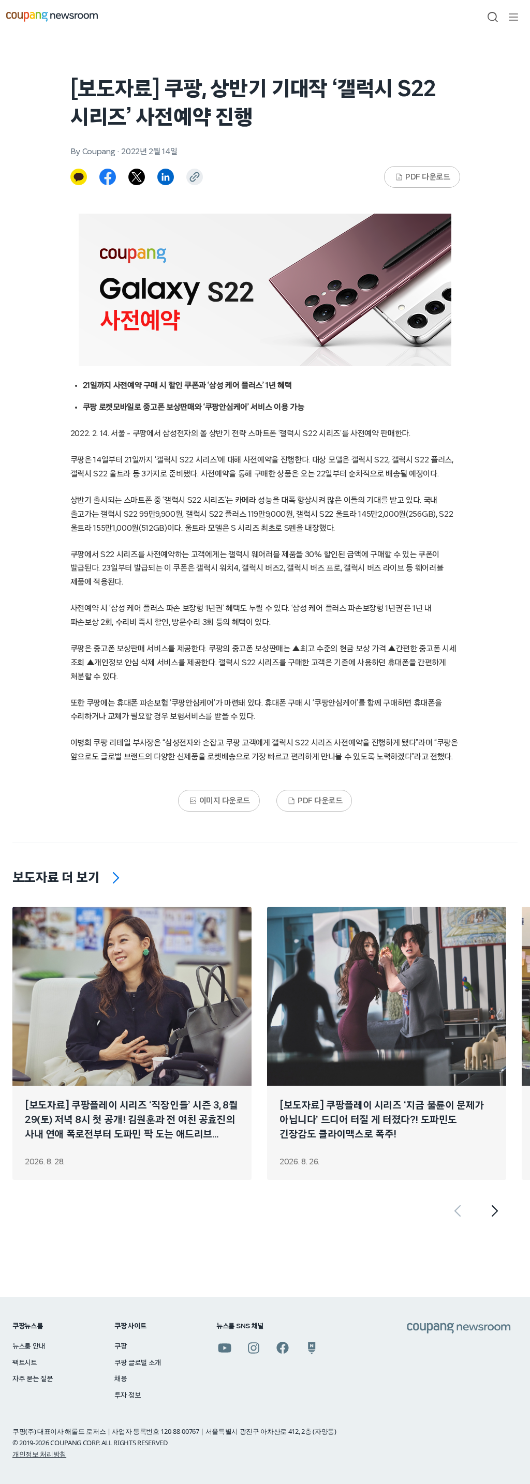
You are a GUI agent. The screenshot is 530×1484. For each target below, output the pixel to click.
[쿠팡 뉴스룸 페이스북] (282, 1348)
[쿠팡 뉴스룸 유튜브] (224, 1348)
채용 (120, 1379)
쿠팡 (120, 1346)
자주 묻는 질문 (32, 1379)
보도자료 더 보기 (55, 878)
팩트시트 (24, 1363)
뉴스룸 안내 (28, 1346)
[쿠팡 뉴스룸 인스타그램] (253, 1348)
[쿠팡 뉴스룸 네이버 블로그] (311, 1348)
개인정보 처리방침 (39, 1454)
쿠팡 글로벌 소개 (137, 1363)
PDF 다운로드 (427, 177)
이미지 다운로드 (224, 801)
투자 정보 (127, 1395)
